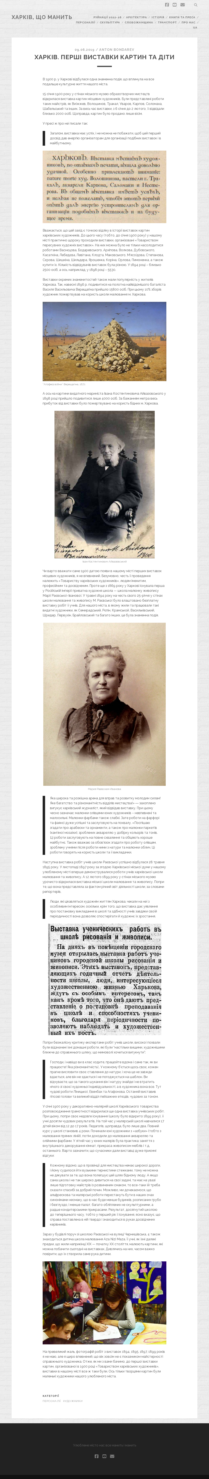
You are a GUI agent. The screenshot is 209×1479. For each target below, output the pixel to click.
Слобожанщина (139, 22)
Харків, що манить (42, 17)
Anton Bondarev (116, 50)
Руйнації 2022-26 (107, 17)
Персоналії (85, 22)
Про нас (188, 22)
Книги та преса (182, 17)
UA (195, 27)
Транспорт (167, 22)
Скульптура (110, 22)
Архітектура (136, 17)
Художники (73, 1401)
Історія (158, 17)
